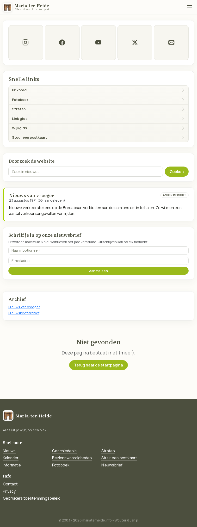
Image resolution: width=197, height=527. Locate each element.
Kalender (10, 457)
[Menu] (189, 7)
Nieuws (9, 450)
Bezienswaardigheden (72, 457)
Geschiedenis (64, 450)
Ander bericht (174, 195)
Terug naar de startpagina (98, 365)
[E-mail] (171, 42)
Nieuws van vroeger (24, 307)
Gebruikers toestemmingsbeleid (31, 498)
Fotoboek (60, 465)
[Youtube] (98, 42)
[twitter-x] (134, 42)
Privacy (9, 491)
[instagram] (25, 42)
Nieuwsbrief (112, 465)
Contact (10, 484)
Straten (108, 450)
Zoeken (177, 171)
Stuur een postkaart (119, 457)
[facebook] (62, 42)
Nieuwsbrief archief (23, 313)
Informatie (12, 465)
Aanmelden (98, 270)
